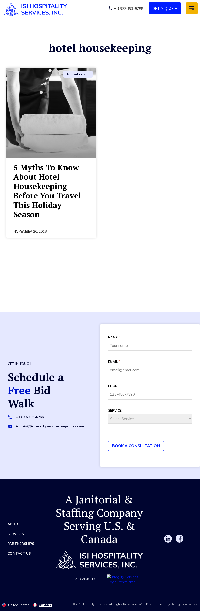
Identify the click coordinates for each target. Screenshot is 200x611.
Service (115, 410)
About (13, 524)
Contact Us (19, 553)
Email (114, 362)
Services (15, 534)
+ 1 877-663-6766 (128, 8)
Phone (114, 386)
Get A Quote (164, 8)
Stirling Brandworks (183, 604)
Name (114, 337)
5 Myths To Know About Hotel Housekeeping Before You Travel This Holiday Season (47, 190)
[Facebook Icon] (179, 539)
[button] (191, 8)
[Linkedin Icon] (168, 539)
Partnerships (20, 543)
